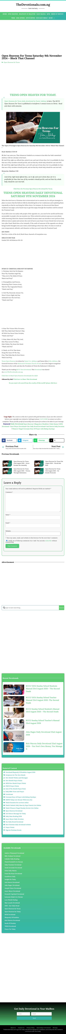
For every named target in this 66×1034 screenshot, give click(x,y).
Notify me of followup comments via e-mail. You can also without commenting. (31, 541)
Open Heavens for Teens (12, 62)
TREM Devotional (10, 926)
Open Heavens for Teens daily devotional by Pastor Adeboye (25, 101)
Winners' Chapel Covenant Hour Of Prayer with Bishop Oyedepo (33, 429)
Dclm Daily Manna (10, 870)
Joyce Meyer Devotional (18, 426)
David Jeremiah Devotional (13, 868)
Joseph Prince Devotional (13, 888)
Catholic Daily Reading (12, 859)
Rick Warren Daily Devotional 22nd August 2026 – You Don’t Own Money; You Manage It (44, 746)
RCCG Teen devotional (23, 369)
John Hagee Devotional (12, 885)
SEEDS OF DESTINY (57, 14)
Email (8, 523)
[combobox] (30, 607)
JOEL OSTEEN (20, 18)
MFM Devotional (10, 914)
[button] (9, 440)
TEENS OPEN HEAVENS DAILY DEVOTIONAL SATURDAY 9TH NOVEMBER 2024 (33, 194)
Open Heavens (28, 424)
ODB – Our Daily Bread (12, 906)
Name (8, 514)
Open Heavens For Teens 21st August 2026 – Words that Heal (54, 463)
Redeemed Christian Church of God (29, 363)
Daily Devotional (17, 424)
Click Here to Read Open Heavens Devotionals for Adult (20, 376)
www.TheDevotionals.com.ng (13, 372)
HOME (5, 14)
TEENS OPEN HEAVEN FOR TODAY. (33, 95)
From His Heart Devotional (13, 873)
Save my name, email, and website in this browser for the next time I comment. (32, 538)
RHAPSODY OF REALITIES (27, 14)
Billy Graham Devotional (12, 856)
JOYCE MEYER (30, 18)
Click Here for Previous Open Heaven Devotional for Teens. (33, 189)
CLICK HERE (44, 419)
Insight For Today (10, 879)
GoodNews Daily (10, 876)
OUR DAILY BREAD (42, 18)
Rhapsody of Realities (41, 424)
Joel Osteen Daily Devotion (55, 426)
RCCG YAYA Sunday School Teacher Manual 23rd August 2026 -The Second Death (42, 700)
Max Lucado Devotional (12, 903)
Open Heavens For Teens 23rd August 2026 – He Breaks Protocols (52, 471)
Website (8, 531)
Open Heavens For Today (13, 911)
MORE (51, 18)
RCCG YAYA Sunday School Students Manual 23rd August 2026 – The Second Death (43, 689)
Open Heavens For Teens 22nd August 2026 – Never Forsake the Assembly (21, 463)
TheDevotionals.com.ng (33, 5)
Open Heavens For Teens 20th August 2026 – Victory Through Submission (22, 471)
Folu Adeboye (53, 361)
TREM (13, 18)
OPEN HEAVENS (13, 14)
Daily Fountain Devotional (13, 865)
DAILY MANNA (41, 14)
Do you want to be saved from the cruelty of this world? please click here (33, 383)
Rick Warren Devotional (12, 920)
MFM (48, 14)
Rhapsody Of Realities (12, 917)
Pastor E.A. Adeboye (30, 361)
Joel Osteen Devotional (12, 882)
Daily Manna (54, 424)
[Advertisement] (33, 34)
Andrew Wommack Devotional (14, 853)
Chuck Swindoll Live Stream (14, 862)
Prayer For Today (10, 929)
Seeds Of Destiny (10, 923)
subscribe (48, 541)
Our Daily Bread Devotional (36, 426)
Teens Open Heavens (8, 361)
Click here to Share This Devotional (25, 379)
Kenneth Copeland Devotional (14, 894)
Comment (9, 492)
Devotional (38, 369)
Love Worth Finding (11, 900)
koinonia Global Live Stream (14, 897)
